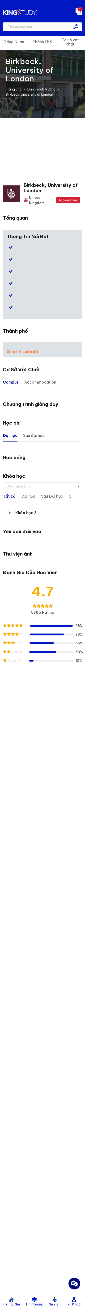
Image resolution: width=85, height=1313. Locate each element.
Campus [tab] (11, 382)
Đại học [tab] (10, 435)
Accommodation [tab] (40, 382)
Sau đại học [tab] (34, 435)
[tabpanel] (42, 512)
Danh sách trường (41, 89)
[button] (42, 512)
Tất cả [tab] (9, 496)
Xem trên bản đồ (22, 351)
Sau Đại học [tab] (52, 496)
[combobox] (42, 486)
